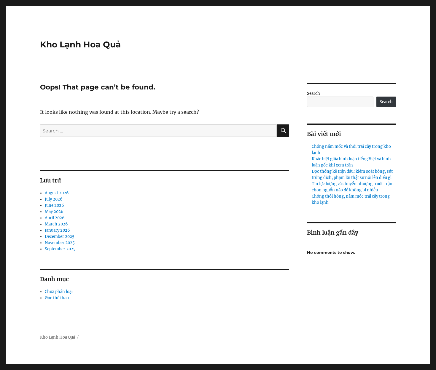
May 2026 (54, 211)
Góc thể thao (57, 297)
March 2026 (56, 224)
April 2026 (55, 217)
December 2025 (59, 236)
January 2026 (57, 230)
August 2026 (57, 193)
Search (313, 93)
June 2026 (54, 205)
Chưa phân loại (59, 291)
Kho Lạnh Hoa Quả (80, 44)
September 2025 (60, 249)
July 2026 (54, 199)
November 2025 (60, 242)
